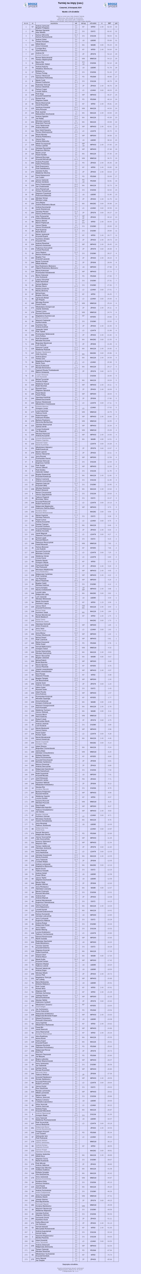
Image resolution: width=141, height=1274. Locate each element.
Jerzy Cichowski (42, 46)
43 (33, 516)
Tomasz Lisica (41, 311)
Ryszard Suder (41, 689)
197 (32, 267)
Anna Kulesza (41, 694)
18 (33, 892)
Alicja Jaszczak (41, 1104)
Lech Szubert (41, 1133)
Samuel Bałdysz (42, 284)
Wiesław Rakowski (43, 434)
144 (32, 113)
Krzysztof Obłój (41, 486)
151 (32, 340)
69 (33, 562)
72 (33, 965)
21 (33, 285)
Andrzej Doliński (42, 327)
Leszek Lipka (41, 592)
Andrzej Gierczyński (43, 766)
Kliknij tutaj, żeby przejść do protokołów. (70, 18)
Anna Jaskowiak (42, 1177)
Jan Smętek (40, 1260)
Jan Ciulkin (40, 177)
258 (32, 1051)
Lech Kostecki (41, 726)
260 (32, 258)
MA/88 (93, 45)
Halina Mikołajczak (43, 218)
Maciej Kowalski (42, 857)
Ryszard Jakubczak (43, 968)
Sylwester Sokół (42, 330)
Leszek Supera (41, 91)
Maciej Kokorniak (42, 271)
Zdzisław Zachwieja (43, 993)
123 (32, 1187)
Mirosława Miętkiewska (44, 570)
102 (32, 852)
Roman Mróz (40, 988)
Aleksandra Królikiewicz (45, 1014)
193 (32, 997)
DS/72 (93, 31)
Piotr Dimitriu (40, 470)
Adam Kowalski (41, 1240)
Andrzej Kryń (40, 896)
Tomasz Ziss (40, 359)
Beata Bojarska (41, 662)
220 (32, 417)
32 (33, 725)
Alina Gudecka (41, 717)
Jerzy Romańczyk (42, 189)
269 (32, 199)
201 (32, 938)
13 (33, 1096)
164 (32, 1055)
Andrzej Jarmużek (42, 26)
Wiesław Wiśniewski (43, 599)
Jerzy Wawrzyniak (42, 1032)
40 (33, 31)
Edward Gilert (41, 955)
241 (32, 861)
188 (32, 648)
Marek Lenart (41, 153)
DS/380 (93, 226)
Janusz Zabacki (42, 467)
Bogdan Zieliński (42, 295)
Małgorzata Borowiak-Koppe (46, 1016)
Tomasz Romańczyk (43, 191)
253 (32, 1001)
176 (32, 1178)
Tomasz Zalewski (42, 1249)
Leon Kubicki (41, 549)
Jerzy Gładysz (41, 252)
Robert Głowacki (42, 490)
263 (32, 163)
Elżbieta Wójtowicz (43, 984)
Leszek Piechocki (42, 250)
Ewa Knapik (40, 805)
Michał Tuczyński (42, 379)
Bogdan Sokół (41, 583)
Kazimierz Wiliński (42, 783)
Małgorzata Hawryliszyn (45, 769)
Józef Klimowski (42, 778)
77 (33, 1019)
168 (32, 1250)
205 (32, 806)
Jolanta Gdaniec (42, 1200)
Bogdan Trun (41, 257)
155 (32, 711)
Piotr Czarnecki (41, 640)
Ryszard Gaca (41, 388)
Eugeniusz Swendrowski (45, 902)
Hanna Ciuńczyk (42, 905)
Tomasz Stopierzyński (44, 60)
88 (33, 208)
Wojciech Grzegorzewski (45, 706)
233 (32, 693)
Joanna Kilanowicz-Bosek (45, 205)
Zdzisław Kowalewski (44, 855)
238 (32, 575)
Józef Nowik (40, 1186)
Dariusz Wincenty (42, 35)
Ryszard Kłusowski (43, 313)
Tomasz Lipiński (42, 146)
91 (33, 290)
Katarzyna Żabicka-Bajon (45, 508)
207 (32, 793)
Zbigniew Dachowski (43, 880)
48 (33, 756)
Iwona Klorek (41, 1038)
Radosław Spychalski (44, 941)
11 (32, 63)
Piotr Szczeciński (42, 1123)
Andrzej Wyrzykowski (44, 900)
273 (32, 240)
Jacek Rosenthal (42, 105)
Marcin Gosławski (42, 372)
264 (32, 530)
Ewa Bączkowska (42, 1201)
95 (33, 1105)
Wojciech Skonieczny (44, 1209)
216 (32, 385)
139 (32, 1169)
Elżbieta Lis (40, 71)
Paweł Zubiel (41, 733)
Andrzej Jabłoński (42, 1165)
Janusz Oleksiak (42, 712)
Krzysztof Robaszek (43, 502)
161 (32, 657)
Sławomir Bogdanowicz (44, 1236)
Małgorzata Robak (43, 925)
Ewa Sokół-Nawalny (43, 130)
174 (32, 276)
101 (32, 534)
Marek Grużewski (42, 601)
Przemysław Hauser (43, 458)
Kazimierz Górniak (43, 816)
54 (33, 602)
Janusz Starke (41, 878)
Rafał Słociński (41, 386)
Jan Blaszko (40, 1056)
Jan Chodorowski (42, 186)
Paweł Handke (41, 155)
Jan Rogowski (41, 431)
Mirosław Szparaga (43, 698)
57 (33, 27)
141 (32, 122)
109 (32, 933)
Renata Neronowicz (43, 368)
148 (32, 865)
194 (32, 960)
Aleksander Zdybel (43, 64)
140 (32, 1155)
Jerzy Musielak (41, 823)
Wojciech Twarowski (43, 1055)
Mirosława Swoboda (43, 819)
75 (33, 983)
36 (33, 498)
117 (32, 910)
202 (32, 457)
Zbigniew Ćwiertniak (43, 194)
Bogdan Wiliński (42, 884)
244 (32, 398)
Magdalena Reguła (43, 361)
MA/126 (93, 108)
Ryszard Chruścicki (43, 552)
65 (33, 797)
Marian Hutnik (41, 1095)
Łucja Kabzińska (42, 411)
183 (32, 752)
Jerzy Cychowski (42, 919)
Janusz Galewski (42, 180)
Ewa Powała (40, 674)
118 (32, 1173)
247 (32, 720)
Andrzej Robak (41, 923)
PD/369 (93, 77)
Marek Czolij (40, 80)
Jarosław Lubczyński (43, 916)
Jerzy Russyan (41, 109)
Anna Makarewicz (42, 907)
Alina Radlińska (42, 1036)
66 (33, 1255)
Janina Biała (40, 751)
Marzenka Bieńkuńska (44, 422)
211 (32, 843)
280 (32, 1219)
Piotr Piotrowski (41, 1138)
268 (32, 326)
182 (32, 1205)
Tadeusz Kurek (41, 413)
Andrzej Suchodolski (43, 1190)
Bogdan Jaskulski (42, 658)
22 (33, 485)
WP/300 (93, 136)
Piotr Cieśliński (41, 576)
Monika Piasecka (42, 1238)
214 (32, 811)
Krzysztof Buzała (42, 776)
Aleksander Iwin (42, 1136)
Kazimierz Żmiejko (43, 239)
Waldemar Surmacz (43, 710)
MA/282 (93, 204)
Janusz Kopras (41, 730)
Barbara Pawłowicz (43, 420)
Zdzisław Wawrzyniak (44, 425)
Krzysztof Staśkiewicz (44, 1077)
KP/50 (93, 27)
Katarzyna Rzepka (43, 418)
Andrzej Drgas (41, 970)
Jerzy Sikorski (41, 1258)
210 (32, 466)
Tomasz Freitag (41, 73)
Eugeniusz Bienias (43, 150)
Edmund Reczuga (42, 157)
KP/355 (93, 317)
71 (33, 824)
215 (32, 426)
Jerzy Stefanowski (42, 126)
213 (32, 1092)
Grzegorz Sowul (42, 649)
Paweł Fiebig (41, 395)
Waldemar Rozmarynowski (46, 1120)
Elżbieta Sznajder (42, 1172)
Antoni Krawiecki (42, 626)
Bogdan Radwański (43, 475)
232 (32, 1078)
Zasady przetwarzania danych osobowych (70, 1268)
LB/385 (93, 40)
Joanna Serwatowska (44, 821)
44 (33, 688)
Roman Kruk (40, 98)
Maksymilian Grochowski (45, 114)
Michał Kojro (40, 293)
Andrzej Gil (40, 53)
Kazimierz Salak (42, 612)
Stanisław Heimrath (43, 624)
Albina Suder (41, 687)
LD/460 (93, 90)
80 (33, 598)
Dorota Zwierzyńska (43, 651)
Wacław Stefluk (41, 1000)
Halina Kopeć (41, 1041)
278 (32, 217)
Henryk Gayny (41, 1233)
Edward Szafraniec (43, 82)
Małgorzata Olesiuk (43, 834)
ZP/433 (93, 86)
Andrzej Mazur (41, 957)
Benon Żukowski (42, 275)
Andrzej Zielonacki (43, 1245)
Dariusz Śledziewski (43, 402)
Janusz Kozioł (41, 1086)
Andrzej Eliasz (41, 357)
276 (32, 1164)
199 (32, 915)
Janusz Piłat (40, 975)
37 (33, 920)
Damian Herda (41, 1068)
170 (32, 77)
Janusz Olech (41, 606)
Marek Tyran (40, 363)
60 (33, 104)
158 (32, 439)
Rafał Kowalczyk (42, 449)
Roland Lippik (41, 538)
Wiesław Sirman (42, 198)
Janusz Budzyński (42, 1124)
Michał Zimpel (41, 638)
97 (33, 1137)
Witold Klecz (40, 1156)
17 (33, 72)
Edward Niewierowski (44, 937)
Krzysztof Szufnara (43, 526)
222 (32, 589)
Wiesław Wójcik (42, 973)
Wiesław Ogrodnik (42, 30)
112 (32, 330)
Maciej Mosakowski (43, 737)
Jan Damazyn (41, 1224)
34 (33, 1191)
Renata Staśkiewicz (43, 1079)
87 (33, 815)
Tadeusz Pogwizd (42, 497)
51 (33, 992)
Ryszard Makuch (42, 540)
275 (32, 1259)
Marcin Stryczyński (43, 656)
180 (32, 430)
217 (32, 1060)
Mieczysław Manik (42, 721)
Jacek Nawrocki (42, 1029)
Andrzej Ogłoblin (42, 117)
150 (32, 204)
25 (33, 253)
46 (33, 1006)
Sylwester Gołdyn (42, 472)
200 (32, 661)
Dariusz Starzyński (43, 454)
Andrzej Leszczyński (43, 481)
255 (32, 684)
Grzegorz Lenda (42, 408)
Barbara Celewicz (42, 1100)
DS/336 (93, 63)
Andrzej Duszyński (43, 522)
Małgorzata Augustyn (43, 807)
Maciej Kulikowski (42, 366)
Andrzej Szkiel (41, 40)
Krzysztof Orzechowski (44, 760)
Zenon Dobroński (42, 1011)
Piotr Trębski (40, 331)
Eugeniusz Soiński (43, 463)
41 (33, 947)
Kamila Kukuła (41, 322)
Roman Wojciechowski (44, 1061)
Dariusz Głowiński (42, 87)
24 (33, 584)
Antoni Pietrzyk (41, 851)
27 (33, 281)
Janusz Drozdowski (43, 227)
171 (32, 833)
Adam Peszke (41, 692)
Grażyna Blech (41, 715)
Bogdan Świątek (42, 678)
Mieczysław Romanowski (45, 1229)
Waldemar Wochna (43, 173)
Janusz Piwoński (42, 667)
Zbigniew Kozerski (43, 950)
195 (32, 394)
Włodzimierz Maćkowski (45, 1025)
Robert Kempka (42, 416)
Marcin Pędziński (42, 581)
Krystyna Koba (41, 1181)
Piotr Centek (40, 987)
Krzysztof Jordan (42, 961)
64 (33, 675)
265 (32, 566)
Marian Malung (41, 930)
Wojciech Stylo (41, 843)
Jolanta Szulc (41, 683)
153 (32, 1151)
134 (32, 607)
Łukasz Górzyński (42, 280)
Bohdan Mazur (41, 286)
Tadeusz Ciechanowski (44, 934)
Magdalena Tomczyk (43, 978)
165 (32, 643)
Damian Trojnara (42, 524)
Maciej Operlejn (42, 665)
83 (33, 195)
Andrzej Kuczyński (43, 436)
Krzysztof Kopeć (42, 1043)
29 (33, 1210)
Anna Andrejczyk (42, 701)
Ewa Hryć (39, 1052)
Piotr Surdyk (40, 465)
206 (32, 625)
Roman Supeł (41, 735)
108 (32, 557)
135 (32, 380)
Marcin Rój (40, 62)
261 (32, 1128)
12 (33, 190)
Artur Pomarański (42, 216)
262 (32, 86)
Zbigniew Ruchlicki (43, 1045)
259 (32, 974)
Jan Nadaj (40, 118)
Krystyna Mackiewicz (43, 1206)
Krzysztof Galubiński (43, 96)
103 (32, 444)
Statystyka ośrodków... (70, 1264)
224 (32, 244)
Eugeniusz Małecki (43, 921)
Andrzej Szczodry (42, 531)
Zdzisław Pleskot (42, 212)
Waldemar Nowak (42, 384)
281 (32, 897)
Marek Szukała (41, 939)
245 (32, 784)
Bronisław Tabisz (42, 499)
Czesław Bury (41, 49)
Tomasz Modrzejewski (44, 132)
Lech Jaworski (41, 597)
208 (32, 95)
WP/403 (93, 95)
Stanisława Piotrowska (44, 78)
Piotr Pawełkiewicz (43, 168)
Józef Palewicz (41, 50)
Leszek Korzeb (41, 910)
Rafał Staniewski (42, 282)
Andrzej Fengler (42, 381)
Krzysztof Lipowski (43, 259)
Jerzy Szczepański (43, 1195)
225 (32, 838)
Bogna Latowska (42, 1059)
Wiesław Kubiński (42, 585)
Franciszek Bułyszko (43, 195)
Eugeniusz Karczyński (44, 248)
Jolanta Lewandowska (44, 669)
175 (32, 421)
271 (32, 1223)
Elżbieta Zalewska (42, 755)
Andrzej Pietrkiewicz (43, 137)
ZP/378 (93, 54)
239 (32, 761)
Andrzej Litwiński (42, 724)
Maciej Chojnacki (42, 891)
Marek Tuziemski (42, 262)
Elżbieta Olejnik (42, 561)
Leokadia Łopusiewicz (44, 1102)
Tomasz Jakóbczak (43, 846)
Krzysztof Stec (41, 241)
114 (32, 525)
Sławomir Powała (42, 676)
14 (33, 788)
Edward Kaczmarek (43, 399)
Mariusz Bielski (41, 221)
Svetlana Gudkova (43, 1170)
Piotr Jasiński (41, 112)
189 (32, 543)
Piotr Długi (40, 94)
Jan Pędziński (41, 579)
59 (33, 235)
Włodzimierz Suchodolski (45, 1254)
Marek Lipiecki (41, 452)
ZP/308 (93, 263)
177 (32, 412)
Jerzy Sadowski (42, 860)
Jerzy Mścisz (40, 633)
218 (32, 145)
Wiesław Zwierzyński (43, 653)
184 (32, 1196)
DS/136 (93, 36)
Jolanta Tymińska (42, 309)
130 (32, 652)
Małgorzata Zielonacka (44, 1247)
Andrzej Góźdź (41, 873)
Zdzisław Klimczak (43, 461)
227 (32, 729)
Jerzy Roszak (41, 456)
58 (33, 222)
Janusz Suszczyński (43, 837)
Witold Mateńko (41, 263)
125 (32, 108)
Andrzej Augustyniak (43, 1231)
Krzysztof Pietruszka (43, 1082)
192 (32, 634)
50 (33, 698)
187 (32, 158)
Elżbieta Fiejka (41, 1109)
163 (32, 1133)
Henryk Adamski (42, 1227)
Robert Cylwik (41, 719)
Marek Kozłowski (42, 1161)
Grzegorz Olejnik (42, 563)
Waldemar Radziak (43, 350)
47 (33, 666)
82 (33, 969)
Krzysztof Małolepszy (43, 529)
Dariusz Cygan (41, 89)
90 (33, 521)
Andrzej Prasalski (42, 162)
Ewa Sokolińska (42, 1088)
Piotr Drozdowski (42, 339)
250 (32, 213)
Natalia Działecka (42, 289)
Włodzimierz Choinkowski (45, 404)
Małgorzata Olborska (43, 1168)
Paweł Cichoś (41, 520)
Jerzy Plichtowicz (42, 887)
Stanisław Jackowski (43, 848)
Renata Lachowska (43, 1091)
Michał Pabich (41, 660)
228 (32, 1015)
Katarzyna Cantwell (43, 1002)
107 (32, 1123)
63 (33, 1024)
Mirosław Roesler (42, 302)
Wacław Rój (40, 787)
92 (33, 90)
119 (32, 1042)
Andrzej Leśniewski (43, 864)
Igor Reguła (40, 300)
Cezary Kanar (41, 558)
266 (32, 335)
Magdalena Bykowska (44, 866)
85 (33, 630)
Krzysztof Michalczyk (43, 159)
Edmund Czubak (42, 348)
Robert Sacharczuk (43, 504)
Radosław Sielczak (43, 85)
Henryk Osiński (41, 1188)
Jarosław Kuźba (42, 171)
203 (32, 942)
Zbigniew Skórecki (43, 1215)
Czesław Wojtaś (42, 862)
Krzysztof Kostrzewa (43, 608)
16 (33, 376)
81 (33, 1101)
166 (32, 181)
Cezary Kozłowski (42, 429)
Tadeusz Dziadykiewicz (44, 810)
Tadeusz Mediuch (42, 1075)
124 (32, 707)
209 (32, 1246)
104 (32, 734)
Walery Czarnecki (42, 479)
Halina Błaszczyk (42, 1222)
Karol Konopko (41, 708)
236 (32, 127)
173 (32, 1010)
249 (32, 847)
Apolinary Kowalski (43, 107)
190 (32, 802)
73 (33, 1119)
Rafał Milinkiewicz (42, 943)
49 (33, 317)
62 (33, 50)
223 (32, 1069)
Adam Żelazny (41, 746)
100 (32, 403)
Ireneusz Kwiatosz (42, 1183)
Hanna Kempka (42, 588)
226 (32, 435)
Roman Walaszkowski (44, 58)
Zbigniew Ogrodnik (43, 390)
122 (32, 358)
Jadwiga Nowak (42, 996)
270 (32, 172)
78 (33, 40)
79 (33, 68)
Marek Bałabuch (42, 617)
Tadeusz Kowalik (42, 871)
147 (32, 353)
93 (33, 1241)
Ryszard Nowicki (42, 794)
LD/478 (93, 131)
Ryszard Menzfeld (42, 893)
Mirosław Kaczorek (43, 341)
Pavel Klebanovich (43, 175)
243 (32, 263)
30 (33, 321)
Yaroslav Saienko (42, 946)
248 (32, 1200)
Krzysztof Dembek (42, 1256)
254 (32, 249)
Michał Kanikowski (43, 998)
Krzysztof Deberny (42, 948)
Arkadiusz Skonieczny (44, 69)
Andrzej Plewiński (42, 243)
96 (33, 362)
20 (33, 1214)
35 (33, 870)
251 (32, 448)
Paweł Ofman (41, 875)
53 (33, 1228)
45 (33, 548)
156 (32, 888)
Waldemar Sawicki (43, 796)
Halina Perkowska (42, 164)
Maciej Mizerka (41, 135)
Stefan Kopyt (40, 644)
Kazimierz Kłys (41, 325)
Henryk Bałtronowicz (43, 647)
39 (33, 1087)
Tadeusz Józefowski (43, 825)
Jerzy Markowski (42, 853)
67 (33, 294)
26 (33, 924)
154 (32, 743)
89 (33, 829)
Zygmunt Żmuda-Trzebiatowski (47, 370)
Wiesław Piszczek (42, 803)
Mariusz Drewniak (42, 765)
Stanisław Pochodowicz (45, 1047)
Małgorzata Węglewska (44, 506)
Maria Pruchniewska (43, 757)
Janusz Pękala (41, 225)
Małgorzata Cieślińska (44, 574)
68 (33, 1146)
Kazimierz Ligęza (42, 603)
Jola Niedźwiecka (42, 1174)
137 (32, 367)
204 (32, 775)
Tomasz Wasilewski (43, 635)
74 (33, 874)
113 (32, 747)
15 (33, 770)
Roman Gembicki (42, 182)
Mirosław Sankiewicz (43, 762)
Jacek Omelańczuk (43, 209)
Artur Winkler (40, 32)
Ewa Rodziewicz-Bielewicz (46, 266)
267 (32, 389)
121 (32, 1110)
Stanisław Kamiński (43, 397)
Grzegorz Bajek (41, 1115)
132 (32, 738)
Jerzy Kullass (41, 336)
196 (32, 136)
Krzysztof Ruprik (42, 236)
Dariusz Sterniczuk (43, 76)
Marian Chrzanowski (43, 493)
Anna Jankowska (42, 1064)
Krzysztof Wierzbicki (43, 1111)
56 (33, 1033)
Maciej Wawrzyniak (43, 103)
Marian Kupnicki (42, 515)
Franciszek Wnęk (42, 565)
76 (33, 140)
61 (33, 988)
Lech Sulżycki (41, 345)
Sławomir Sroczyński (43, 535)
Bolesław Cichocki (43, 553)
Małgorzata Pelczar (43, 1050)
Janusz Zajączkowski (44, 495)
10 (33, 929)
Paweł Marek (41, 393)
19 (33, 1182)
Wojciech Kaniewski (43, 245)
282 (32, 765)
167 (32, 176)
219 (32, 272)
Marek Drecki (41, 869)
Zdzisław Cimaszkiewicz (45, 753)
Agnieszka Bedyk (42, 298)
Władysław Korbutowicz (45, 785)
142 (32, 906)
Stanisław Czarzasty (43, 889)
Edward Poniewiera (43, 1018)
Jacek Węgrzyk (41, 533)
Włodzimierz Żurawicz (44, 1005)
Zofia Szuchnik (41, 354)
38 (33, 539)
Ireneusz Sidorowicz (43, 842)
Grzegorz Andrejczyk (43, 703)
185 (32, 303)
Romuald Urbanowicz (44, 1020)
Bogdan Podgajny (42, 28)
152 (32, 512)
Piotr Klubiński (41, 230)
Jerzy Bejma (40, 203)
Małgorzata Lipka (42, 594)
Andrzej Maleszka (42, 141)
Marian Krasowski (42, 642)
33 (33, 1065)
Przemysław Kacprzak (44, 697)
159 (32, 702)
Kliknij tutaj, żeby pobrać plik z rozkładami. (70, 19)
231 (32, 978)
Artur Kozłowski (41, 277)
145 (32, 620)
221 (32, 639)
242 (32, 883)
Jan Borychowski (42, 680)
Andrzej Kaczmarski (43, 207)
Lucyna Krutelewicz (43, 932)
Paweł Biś (39, 1027)
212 (32, 149)
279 (32, 453)
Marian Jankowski (42, 234)
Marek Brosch (41, 232)
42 (33, 901)
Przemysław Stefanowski (45, 334)
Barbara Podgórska (43, 792)
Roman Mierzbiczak (43, 615)
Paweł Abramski (42, 544)
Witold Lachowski (42, 1093)
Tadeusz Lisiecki (42, 966)
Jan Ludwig (40, 979)
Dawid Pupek (41, 304)
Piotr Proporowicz (42, 166)
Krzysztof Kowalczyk (43, 476)
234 (32, 571)
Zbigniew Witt (41, 991)
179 (32, 312)
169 (32, 1046)
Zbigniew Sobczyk (42, 484)
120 (32, 475)
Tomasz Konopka (42, 41)
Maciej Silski (40, 882)
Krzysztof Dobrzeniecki (44, 911)
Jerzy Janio (40, 629)
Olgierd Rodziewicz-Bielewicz (47, 268)
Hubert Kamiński (42, 952)
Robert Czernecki (42, 1084)
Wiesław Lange (41, 200)
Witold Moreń (41, 44)
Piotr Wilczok (40, 1163)
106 (32, 503)
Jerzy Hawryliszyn (42, 771)
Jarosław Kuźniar (42, 1213)
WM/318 (93, 59)
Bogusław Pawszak (43, 123)
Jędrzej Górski (41, 427)
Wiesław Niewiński (43, 1251)
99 (33, 1083)
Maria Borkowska (42, 982)
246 (32, 344)
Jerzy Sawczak (41, 1118)
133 (32, 185)
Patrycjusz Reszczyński (44, 542)
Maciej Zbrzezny (42, 291)
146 (32, 593)
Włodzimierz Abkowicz (44, 447)
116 (32, 118)
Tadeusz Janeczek (43, 1097)
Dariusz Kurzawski (43, 914)
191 (32, 580)
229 (32, 507)
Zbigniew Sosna (42, 1159)
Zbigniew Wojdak (42, 964)
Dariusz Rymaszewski (44, 37)
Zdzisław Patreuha (43, 517)
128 (32, 856)
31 (33, 1160)
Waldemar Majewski (43, 1211)
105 (32, 553)
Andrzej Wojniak (42, 898)
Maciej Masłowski (42, 728)
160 (32, 45)
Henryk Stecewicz (42, 832)
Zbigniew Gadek (42, 100)
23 (33, 226)
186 (32, 716)
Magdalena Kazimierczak (45, 316)
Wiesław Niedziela (43, 488)
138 (32, 611)
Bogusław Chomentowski (45, 748)
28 (33, 231)
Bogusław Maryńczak (44, 343)
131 (32, 1037)
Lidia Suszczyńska (43, 839)
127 (32, 820)
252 (32, 371)
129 (32, 951)
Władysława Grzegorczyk (45, 307)
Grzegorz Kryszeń (42, 1132)
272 (32, 308)
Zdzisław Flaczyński (43, 148)
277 (32, 779)
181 (32, 59)
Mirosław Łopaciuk (43, 121)
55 (33, 616)
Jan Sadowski (41, 1066)
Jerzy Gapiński (41, 1023)
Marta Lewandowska (43, 671)
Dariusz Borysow (42, 547)
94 (33, 408)
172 (32, 99)
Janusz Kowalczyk (43, 739)
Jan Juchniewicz (42, 1009)
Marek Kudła (40, 959)
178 (32, 1142)
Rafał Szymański (42, 774)
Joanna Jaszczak (42, 1106)
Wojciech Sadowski (43, 320)
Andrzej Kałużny (42, 67)
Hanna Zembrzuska (43, 214)
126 (32, 349)
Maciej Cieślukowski (43, 590)
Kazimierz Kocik (42, 1220)
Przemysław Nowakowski (45, 273)
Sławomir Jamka (42, 780)
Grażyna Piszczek (42, 801)
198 (32, 679)
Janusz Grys (40, 139)
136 (32, 489)
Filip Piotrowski (41, 567)
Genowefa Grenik (42, 1218)
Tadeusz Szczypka (43, 685)
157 (32, 956)
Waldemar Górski (42, 556)
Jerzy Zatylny (41, 928)
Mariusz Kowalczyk (43, 254)
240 (32, 1074)
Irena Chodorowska (43, 185)
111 (32, 131)
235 (32, 1028)
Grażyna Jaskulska (43, 1154)
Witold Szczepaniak (43, 144)
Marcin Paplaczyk (42, 223)
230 (32, 670)
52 (33, 167)
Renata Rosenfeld (42, 1070)
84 (33, 879)
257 (32, 54)
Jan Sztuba (40, 812)
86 (33, 299)
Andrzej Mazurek (42, 128)
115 (32, 154)
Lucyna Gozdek (42, 798)
